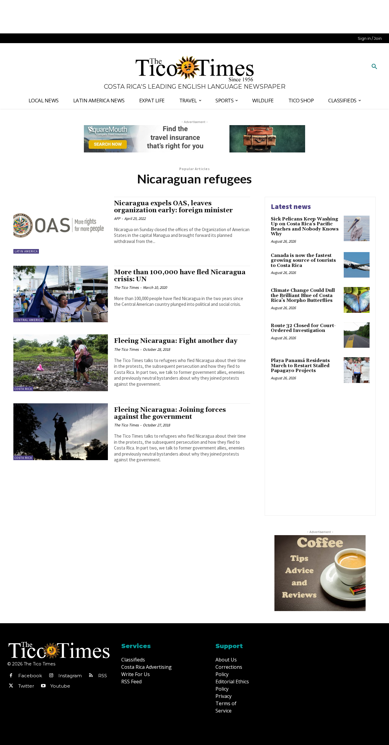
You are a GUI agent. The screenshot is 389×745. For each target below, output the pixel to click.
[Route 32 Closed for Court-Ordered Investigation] (357, 335)
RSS (102, 675)
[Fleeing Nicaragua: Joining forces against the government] (60, 431)
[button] (374, 67)
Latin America (26, 251)
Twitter (26, 686)
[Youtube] (43, 686)
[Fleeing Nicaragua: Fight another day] (60, 362)
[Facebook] (11, 675)
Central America (29, 320)
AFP (117, 218)
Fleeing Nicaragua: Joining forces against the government (170, 413)
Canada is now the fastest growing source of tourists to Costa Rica (303, 260)
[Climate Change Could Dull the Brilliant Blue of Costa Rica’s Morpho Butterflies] (357, 300)
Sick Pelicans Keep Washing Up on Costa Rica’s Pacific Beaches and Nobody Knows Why (305, 226)
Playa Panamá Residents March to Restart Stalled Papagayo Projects (300, 366)
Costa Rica (23, 389)
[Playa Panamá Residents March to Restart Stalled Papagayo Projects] (357, 370)
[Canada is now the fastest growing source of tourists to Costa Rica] (357, 265)
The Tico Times (126, 287)
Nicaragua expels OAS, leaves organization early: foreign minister (173, 207)
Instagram (70, 675)
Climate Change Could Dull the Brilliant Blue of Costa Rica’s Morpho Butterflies (303, 295)
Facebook (30, 675)
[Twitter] (11, 686)
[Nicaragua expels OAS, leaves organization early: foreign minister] (60, 225)
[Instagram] (51, 675)
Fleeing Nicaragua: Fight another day (175, 341)
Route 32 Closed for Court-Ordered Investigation (303, 328)
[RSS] (91, 675)
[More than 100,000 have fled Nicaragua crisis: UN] (60, 294)
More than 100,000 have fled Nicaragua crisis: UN (180, 275)
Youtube (60, 686)
